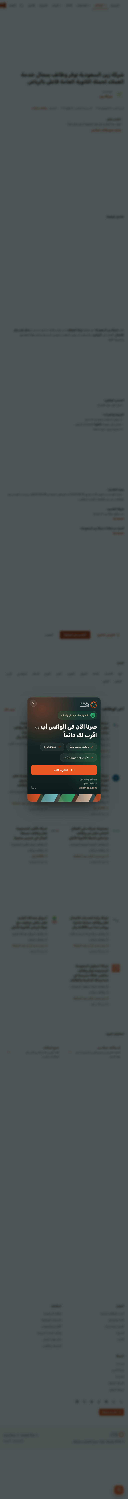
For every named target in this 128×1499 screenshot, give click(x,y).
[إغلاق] (33, 703)
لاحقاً (33, 788)
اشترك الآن (61, 770)
